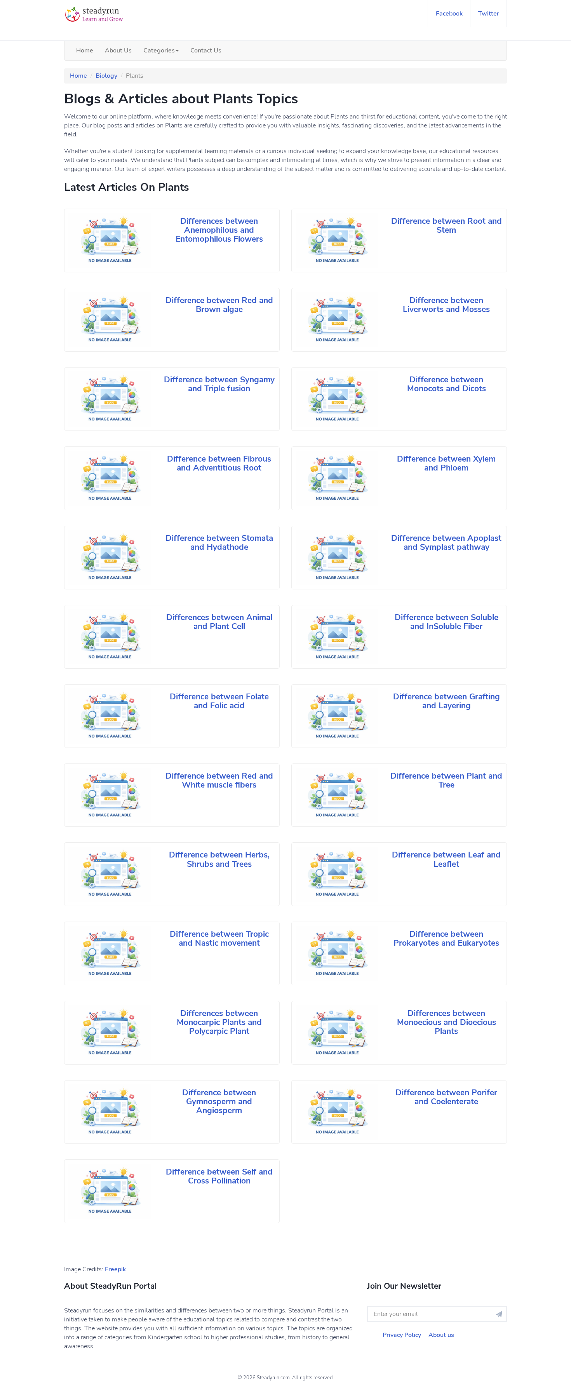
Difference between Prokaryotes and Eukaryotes (446, 938)
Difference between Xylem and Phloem (446, 463)
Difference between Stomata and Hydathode (219, 542)
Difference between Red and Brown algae (219, 305)
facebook (449, 13)
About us (441, 1335)
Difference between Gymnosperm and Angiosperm (219, 1101)
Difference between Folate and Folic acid (219, 701)
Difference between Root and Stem (446, 225)
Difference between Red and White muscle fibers (219, 780)
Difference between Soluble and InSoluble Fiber (446, 622)
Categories (159, 50)
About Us (118, 50)
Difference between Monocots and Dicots (446, 384)
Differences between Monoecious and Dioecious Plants (446, 1022)
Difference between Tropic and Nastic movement (219, 938)
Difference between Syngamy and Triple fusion (219, 384)
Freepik (115, 1269)
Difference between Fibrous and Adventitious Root (219, 463)
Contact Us (205, 50)
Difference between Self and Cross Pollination (219, 1176)
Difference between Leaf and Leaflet (446, 859)
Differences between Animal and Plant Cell (219, 622)
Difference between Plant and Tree (446, 780)
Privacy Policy (402, 1335)
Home (84, 50)
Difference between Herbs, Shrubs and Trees (219, 859)
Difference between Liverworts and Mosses (446, 305)
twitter (488, 13)
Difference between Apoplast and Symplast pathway (446, 542)
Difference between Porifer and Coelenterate (446, 1097)
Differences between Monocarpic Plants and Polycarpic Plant (219, 1022)
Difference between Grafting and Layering (446, 701)
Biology (106, 75)
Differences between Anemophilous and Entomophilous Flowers (219, 230)
